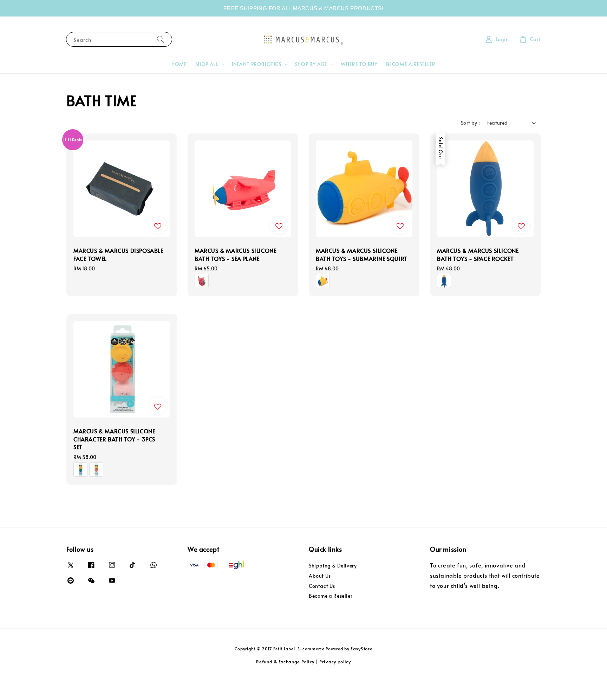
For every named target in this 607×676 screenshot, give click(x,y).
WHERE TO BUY (359, 64)
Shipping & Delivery (333, 566)
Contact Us (322, 586)
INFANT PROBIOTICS (256, 64)
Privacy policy (335, 661)
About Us (320, 575)
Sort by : (470, 122)
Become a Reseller (330, 595)
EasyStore (361, 648)
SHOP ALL (206, 64)
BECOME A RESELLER (411, 64)
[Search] (160, 39)
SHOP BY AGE (311, 64)
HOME (179, 64)
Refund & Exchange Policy (285, 661)
